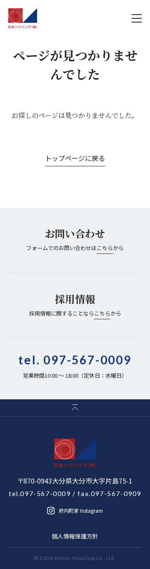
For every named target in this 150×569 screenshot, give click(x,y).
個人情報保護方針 (75, 536)
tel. (75, 360)
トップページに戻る (75, 158)
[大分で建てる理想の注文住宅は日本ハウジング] (23, 18)
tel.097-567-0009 (40, 493)
